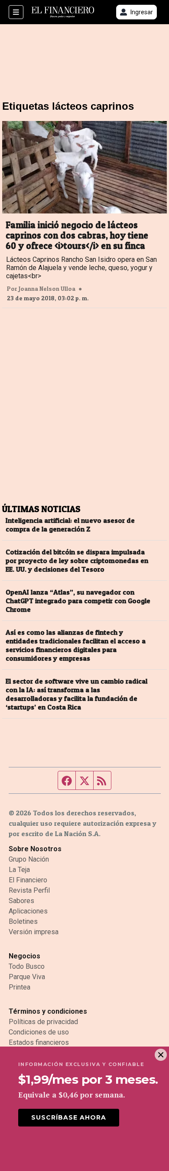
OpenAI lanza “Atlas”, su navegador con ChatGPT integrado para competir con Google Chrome (78, 601)
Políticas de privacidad (43, 1022)
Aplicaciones (28, 911)
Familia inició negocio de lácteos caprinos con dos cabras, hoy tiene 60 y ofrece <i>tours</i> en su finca (77, 235)
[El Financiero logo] (62, 12)
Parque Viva (27, 977)
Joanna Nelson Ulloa (47, 289)
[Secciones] (16, 12)
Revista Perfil (29, 890)
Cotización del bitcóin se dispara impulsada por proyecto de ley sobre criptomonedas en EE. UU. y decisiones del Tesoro (77, 560)
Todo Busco (27, 966)
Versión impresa (33, 932)
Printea (19, 987)
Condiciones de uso (39, 1032)
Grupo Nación (29, 859)
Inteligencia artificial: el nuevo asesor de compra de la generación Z (70, 524)
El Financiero (28, 880)
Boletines (23, 921)
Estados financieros (39, 1042)
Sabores (21, 901)
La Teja (19, 870)
